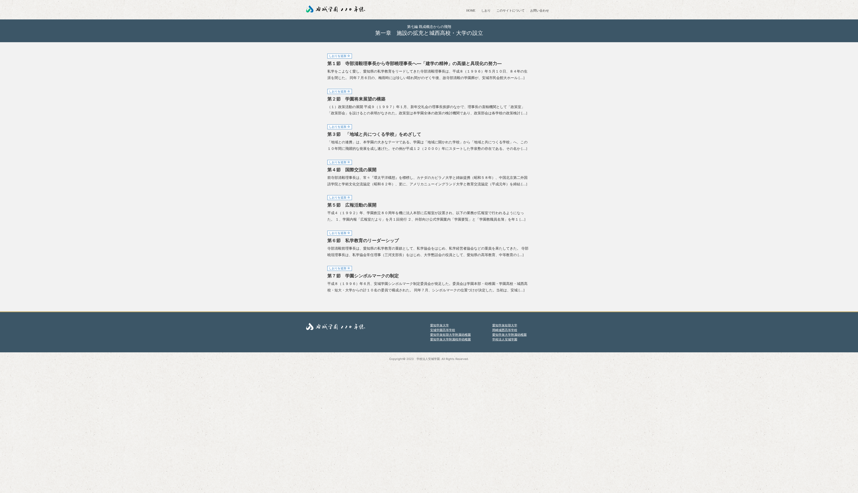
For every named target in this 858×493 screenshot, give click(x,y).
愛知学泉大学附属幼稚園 (509, 334)
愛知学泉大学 (439, 325)
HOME (470, 10)
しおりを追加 (338, 56)
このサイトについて (510, 10)
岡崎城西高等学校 (504, 330)
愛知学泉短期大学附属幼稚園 (450, 334)
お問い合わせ (539, 10)
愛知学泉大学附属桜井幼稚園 (450, 339)
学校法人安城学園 (504, 339)
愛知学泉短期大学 (504, 325)
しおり (486, 10)
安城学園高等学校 (442, 330)
